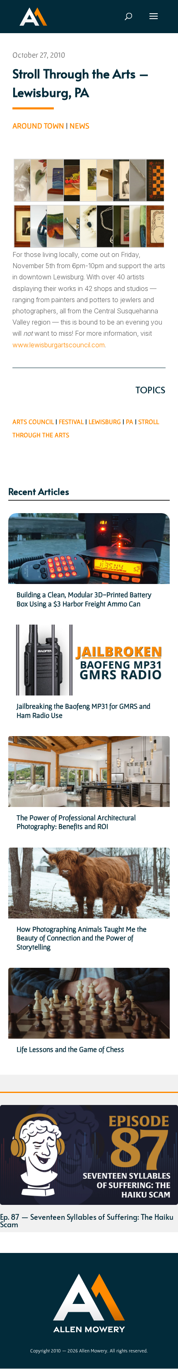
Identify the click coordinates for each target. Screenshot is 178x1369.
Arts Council (33, 421)
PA (129, 421)
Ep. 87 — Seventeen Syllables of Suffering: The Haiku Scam (86, 1220)
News (79, 125)
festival (71, 421)
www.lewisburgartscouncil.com (58, 345)
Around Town (38, 125)
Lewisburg (105, 421)
